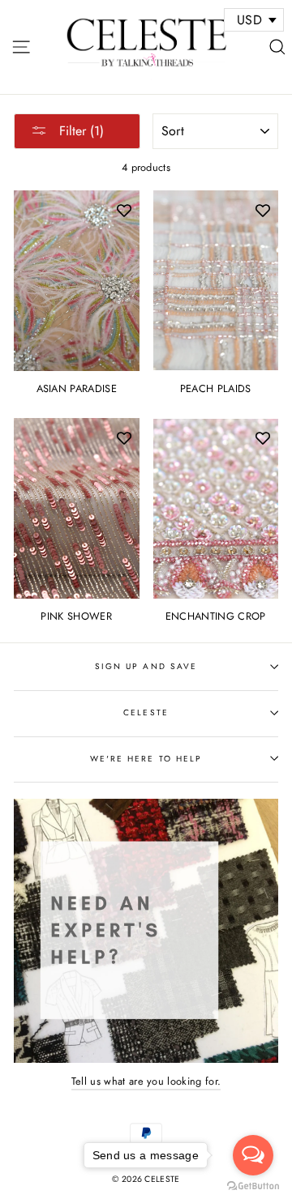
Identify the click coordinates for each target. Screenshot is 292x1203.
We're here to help (146, 759)
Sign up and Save (146, 666)
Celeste (145, 712)
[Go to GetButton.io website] (253, 1186)
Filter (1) (79, 131)
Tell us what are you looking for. (146, 1081)
